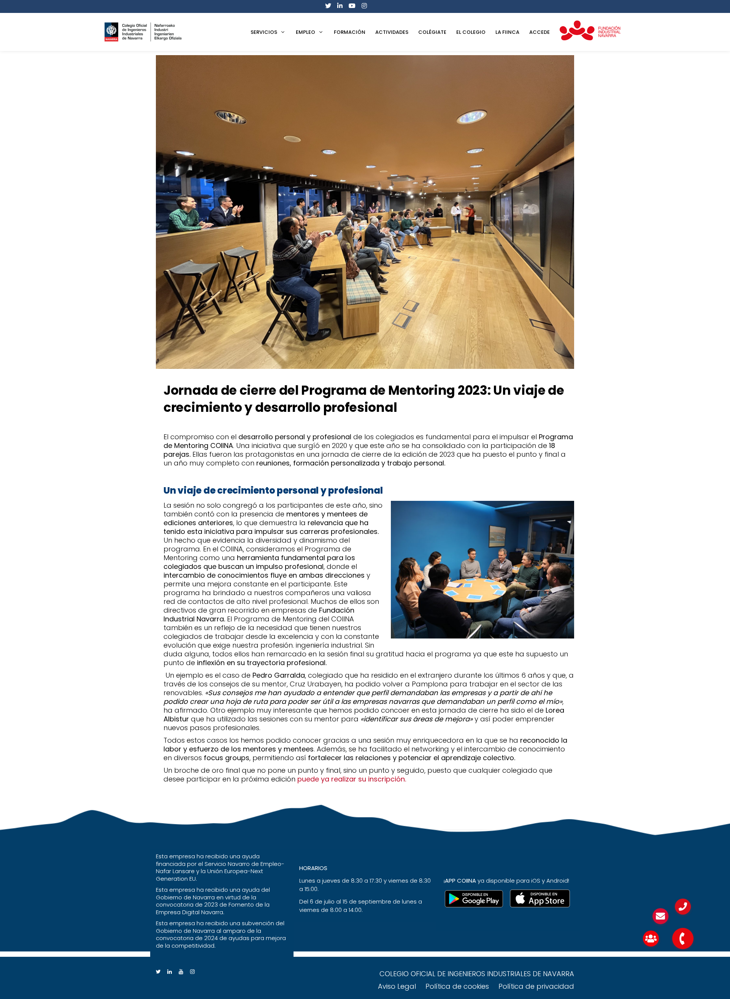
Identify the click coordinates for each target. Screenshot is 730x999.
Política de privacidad (536, 986)
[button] (683, 938)
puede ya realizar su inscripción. (351, 779)
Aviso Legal (397, 986)
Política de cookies (457, 986)
